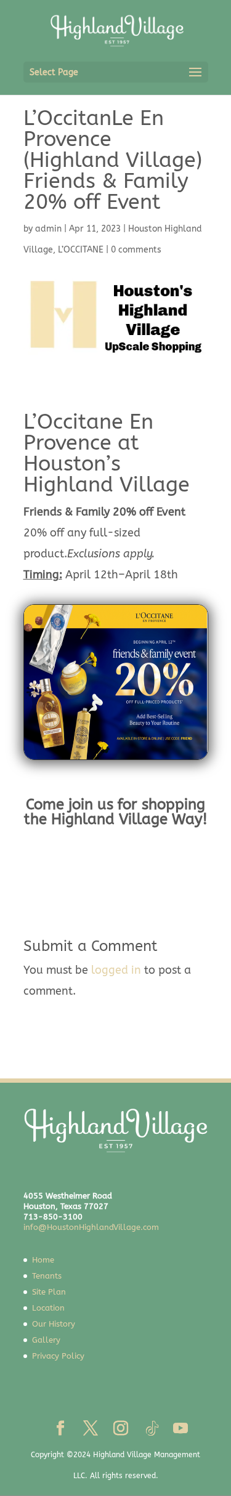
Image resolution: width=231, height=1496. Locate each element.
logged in (116, 970)
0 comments (136, 250)
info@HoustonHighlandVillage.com (91, 1227)
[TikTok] (152, 1428)
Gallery (46, 1339)
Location (48, 1307)
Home (43, 1259)
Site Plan (49, 1291)
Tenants (47, 1275)
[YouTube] (180, 1429)
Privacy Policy (58, 1356)
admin (48, 229)
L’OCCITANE (80, 250)
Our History (53, 1323)
